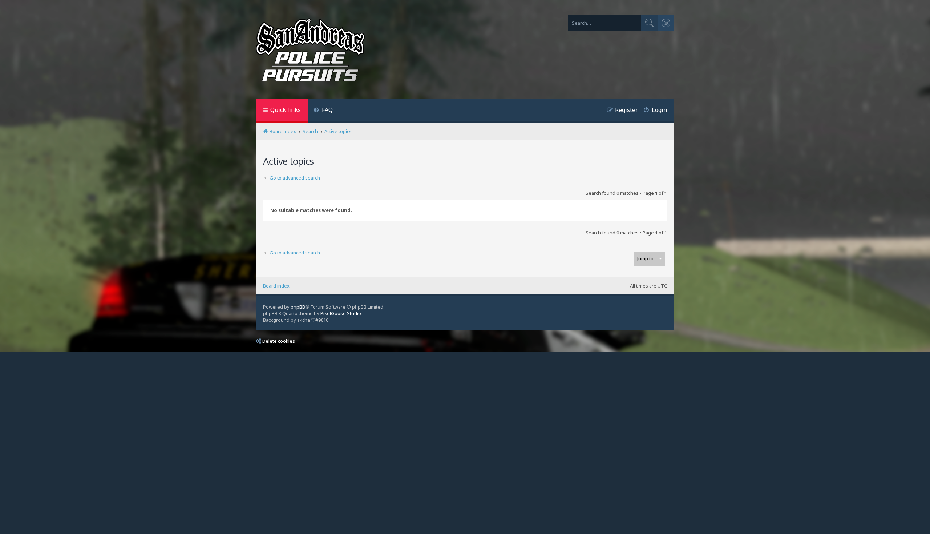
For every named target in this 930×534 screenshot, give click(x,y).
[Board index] (310, 51)
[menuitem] (323, 111)
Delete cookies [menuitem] (278, 341)
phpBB (298, 307)
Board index (276, 285)
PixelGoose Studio (340, 313)
